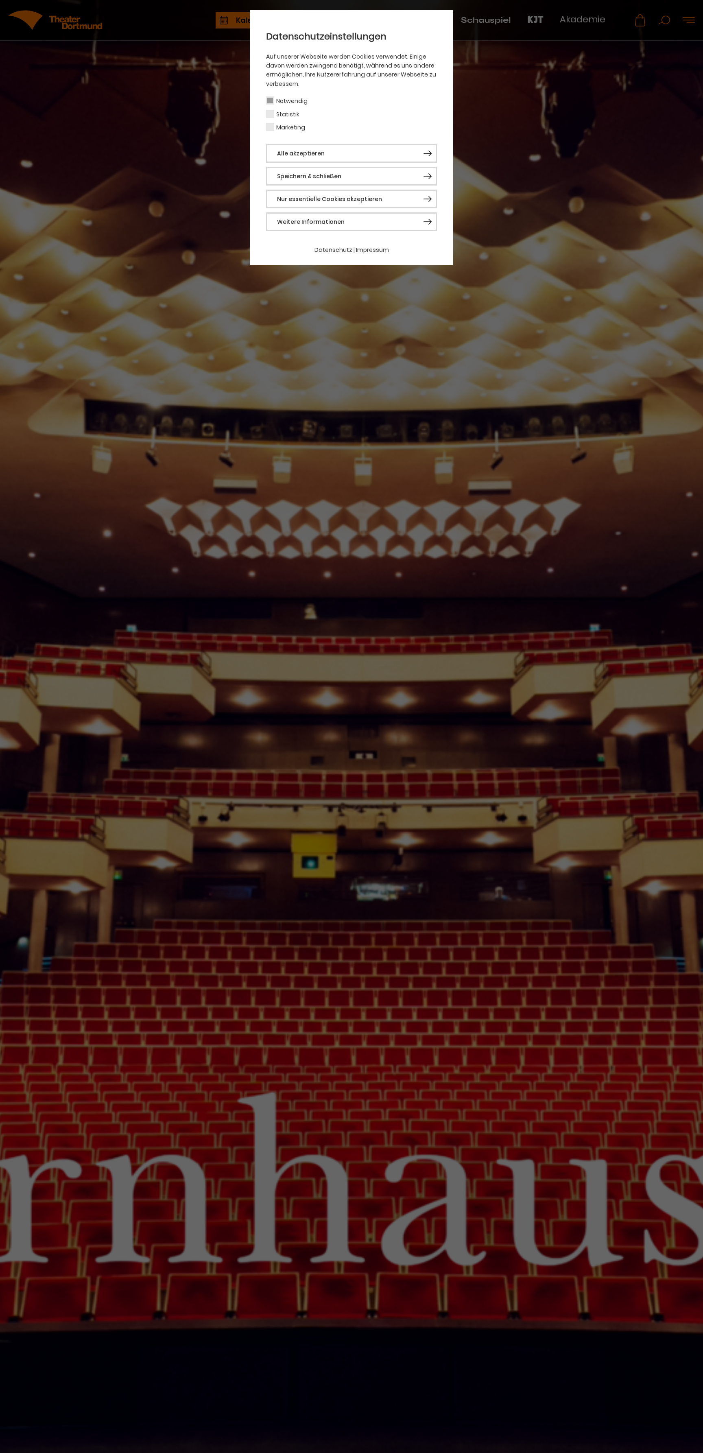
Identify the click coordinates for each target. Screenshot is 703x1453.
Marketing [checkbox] (290, 127)
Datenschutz (333, 250)
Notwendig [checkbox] (292, 101)
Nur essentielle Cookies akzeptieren (329, 199)
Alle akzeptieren (301, 153)
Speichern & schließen (309, 176)
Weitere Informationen (311, 222)
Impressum (372, 250)
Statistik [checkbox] (287, 114)
